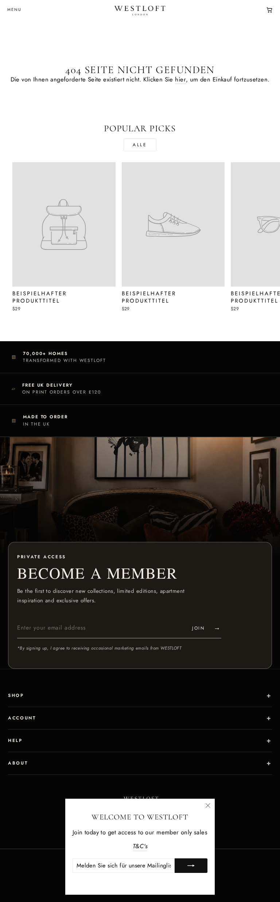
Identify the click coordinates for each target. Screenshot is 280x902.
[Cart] (269, 10)
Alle (140, 144)
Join (206, 627)
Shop (16, 695)
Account (22, 718)
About (18, 763)
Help (15, 740)
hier (180, 79)
